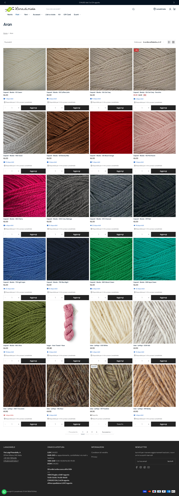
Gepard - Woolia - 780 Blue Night (57, 282)
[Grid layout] (173, 42)
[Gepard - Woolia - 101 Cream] (24, 69)
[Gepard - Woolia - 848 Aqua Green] (154, 259)
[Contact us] (4, 491)
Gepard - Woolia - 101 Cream (12, 92)
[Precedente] (5, 2)
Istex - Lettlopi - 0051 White (99, 345)
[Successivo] (174, 2)
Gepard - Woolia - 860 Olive (12, 345)
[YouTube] (148, 467)
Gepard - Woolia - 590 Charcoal (100, 219)
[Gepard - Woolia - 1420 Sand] (24, 132)
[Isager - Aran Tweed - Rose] (68, 322)
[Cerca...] (133, 9)
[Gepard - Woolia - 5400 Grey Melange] (68, 196)
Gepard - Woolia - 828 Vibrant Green (102, 282)
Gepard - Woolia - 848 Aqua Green (144, 282)
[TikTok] (144, 467)
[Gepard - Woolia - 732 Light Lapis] (24, 259)
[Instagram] (140, 467)
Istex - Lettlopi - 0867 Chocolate (13, 409)
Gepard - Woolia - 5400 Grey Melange (59, 219)
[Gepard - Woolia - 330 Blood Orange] (111, 132)
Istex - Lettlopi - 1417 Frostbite (99, 409)
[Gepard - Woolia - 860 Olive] (24, 322)
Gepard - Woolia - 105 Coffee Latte (58, 92)
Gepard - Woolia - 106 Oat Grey (100, 92)
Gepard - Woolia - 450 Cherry (13, 219)
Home (5, 33)
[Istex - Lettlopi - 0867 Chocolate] (24, 385)
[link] (18, 14)
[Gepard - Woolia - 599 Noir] (154, 196)
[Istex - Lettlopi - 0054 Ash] (154, 322)
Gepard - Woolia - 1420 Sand (12, 156)
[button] (159, 9)
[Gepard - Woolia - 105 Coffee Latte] (68, 69)
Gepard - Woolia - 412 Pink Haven (144, 156)
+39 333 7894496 (10, 458)
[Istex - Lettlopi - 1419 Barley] (154, 385)
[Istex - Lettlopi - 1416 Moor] (68, 385)
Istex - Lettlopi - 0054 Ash (141, 345)
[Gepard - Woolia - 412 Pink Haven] (154, 132)
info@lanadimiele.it (11, 461)
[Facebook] (136, 467)
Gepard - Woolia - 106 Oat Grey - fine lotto (147, 92)
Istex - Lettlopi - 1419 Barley (142, 409)
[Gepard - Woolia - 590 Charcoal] (111, 196)
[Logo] (20, 9)
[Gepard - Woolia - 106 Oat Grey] (111, 69)
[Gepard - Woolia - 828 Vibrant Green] (111, 259)
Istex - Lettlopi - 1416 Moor (55, 409)
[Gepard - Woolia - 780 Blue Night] (68, 259)
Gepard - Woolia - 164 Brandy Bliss (58, 156)
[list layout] (169, 42)
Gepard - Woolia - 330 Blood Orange (102, 156)
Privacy (94, 457)
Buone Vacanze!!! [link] (89, 2)
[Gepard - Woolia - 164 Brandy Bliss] (68, 132)
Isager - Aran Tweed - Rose (56, 345)
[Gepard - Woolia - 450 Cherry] (24, 196)
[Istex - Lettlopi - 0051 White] (111, 322)
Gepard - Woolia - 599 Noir (142, 219)
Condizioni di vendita (99, 452)
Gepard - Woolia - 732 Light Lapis (14, 282)
